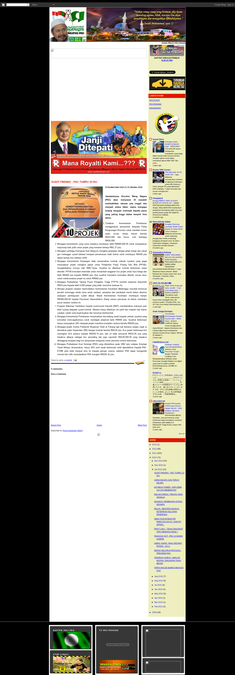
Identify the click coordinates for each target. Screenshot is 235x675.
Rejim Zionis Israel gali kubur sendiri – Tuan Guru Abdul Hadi (173, 288)
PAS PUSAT (154, 100)
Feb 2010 (158, 606)
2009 (154, 612)
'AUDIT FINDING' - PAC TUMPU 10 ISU (74, 182)
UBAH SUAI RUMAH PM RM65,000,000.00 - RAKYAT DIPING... (167, 522)
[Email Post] (74, 360)
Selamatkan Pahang (162, 252)
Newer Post (56, 425)
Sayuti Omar (158, 139)
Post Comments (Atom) (73, 431)
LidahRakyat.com (161, 342)
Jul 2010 (158, 585)
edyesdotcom (159, 401)
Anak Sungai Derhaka (162, 311)
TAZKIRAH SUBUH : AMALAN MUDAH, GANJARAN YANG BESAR (167, 561)
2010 (154, 457)
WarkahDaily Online (162, 222)
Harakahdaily (155, 108)
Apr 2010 (158, 598)
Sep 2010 (158, 576)
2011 (154, 453)
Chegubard (158, 198)
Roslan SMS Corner (162, 170)
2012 (154, 449)
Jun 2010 (158, 589)
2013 (154, 444)
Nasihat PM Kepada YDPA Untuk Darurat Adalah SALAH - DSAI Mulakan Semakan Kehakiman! (173, 408)
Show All (181, 433)
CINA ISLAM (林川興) (162, 283)
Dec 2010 (158, 461)
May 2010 (159, 594)
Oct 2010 (158, 469)
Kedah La (157, 373)
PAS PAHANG (155, 104)
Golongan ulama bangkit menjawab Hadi (172, 144)
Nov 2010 (158, 465)
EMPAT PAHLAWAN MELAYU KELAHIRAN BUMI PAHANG (173, 257)
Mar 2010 (158, 602)
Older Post (142, 425)
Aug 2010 (158, 581)
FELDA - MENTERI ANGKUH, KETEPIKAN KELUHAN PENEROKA (167, 512)
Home (99, 425)
